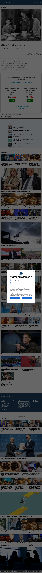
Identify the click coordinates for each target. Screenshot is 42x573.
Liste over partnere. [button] (19, 290)
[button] (21, 285)
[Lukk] (34, 271)
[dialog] (21, 286)
